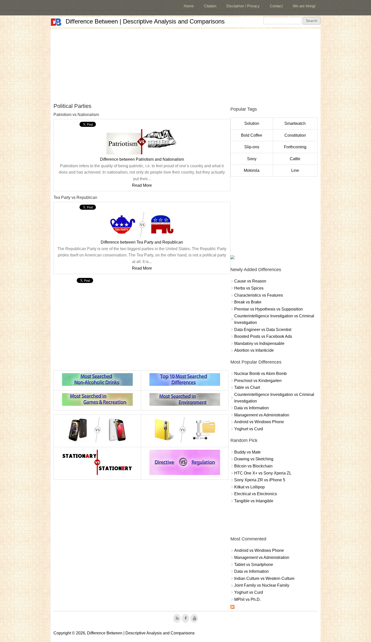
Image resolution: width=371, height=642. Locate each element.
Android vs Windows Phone (259, 422)
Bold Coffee (251, 135)
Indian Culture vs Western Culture (264, 578)
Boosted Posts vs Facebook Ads (263, 336)
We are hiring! (304, 6)
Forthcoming (295, 147)
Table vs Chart (247, 387)
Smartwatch (295, 123)
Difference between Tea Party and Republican (142, 242)
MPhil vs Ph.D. (247, 599)
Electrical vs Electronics (255, 494)
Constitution (295, 135)
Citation (210, 6)
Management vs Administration (261, 415)
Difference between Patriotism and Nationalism (142, 159)
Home (189, 6)
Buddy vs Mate (247, 452)
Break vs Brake (247, 302)
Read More (142, 185)
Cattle (295, 159)
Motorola (251, 170)
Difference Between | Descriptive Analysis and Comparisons (145, 21)
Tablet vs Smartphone (253, 564)
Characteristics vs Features (258, 295)
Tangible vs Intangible (253, 501)
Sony (251, 159)
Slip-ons (251, 147)
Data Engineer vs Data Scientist (262, 329)
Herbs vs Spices (248, 288)
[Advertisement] (185, 64)
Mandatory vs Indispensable (259, 343)
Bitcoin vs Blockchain (253, 466)
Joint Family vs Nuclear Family (261, 585)
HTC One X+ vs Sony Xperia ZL (263, 473)
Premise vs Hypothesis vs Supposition (268, 309)
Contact (276, 6)
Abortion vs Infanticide (254, 350)
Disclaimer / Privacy (243, 6)
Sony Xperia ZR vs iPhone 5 (259, 480)
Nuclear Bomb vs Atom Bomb (260, 373)
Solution (251, 123)
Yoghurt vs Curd (248, 429)
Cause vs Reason (250, 281)
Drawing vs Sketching (253, 459)
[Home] (56, 22)
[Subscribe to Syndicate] (232, 607)
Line (295, 170)
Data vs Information (251, 408)
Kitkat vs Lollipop (249, 487)
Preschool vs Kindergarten (258, 380)
